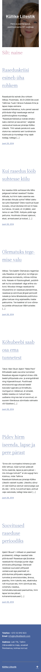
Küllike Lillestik (20, 16)
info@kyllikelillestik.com (19, 636)
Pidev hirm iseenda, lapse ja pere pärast (18, 444)
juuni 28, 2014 (8, 224)
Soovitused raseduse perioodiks (13, 533)
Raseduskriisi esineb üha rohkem (15, 78)
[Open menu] (20, 35)
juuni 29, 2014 (8, 143)
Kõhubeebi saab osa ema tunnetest (18, 350)
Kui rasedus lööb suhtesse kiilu (19, 175)
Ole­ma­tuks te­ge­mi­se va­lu (18, 255)
